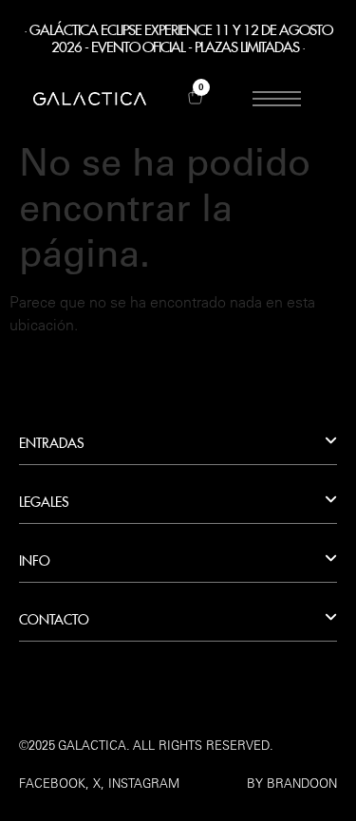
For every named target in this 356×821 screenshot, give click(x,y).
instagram (143, 783)
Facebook (52, 783)
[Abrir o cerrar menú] (276, 98)
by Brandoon (292, 783)
